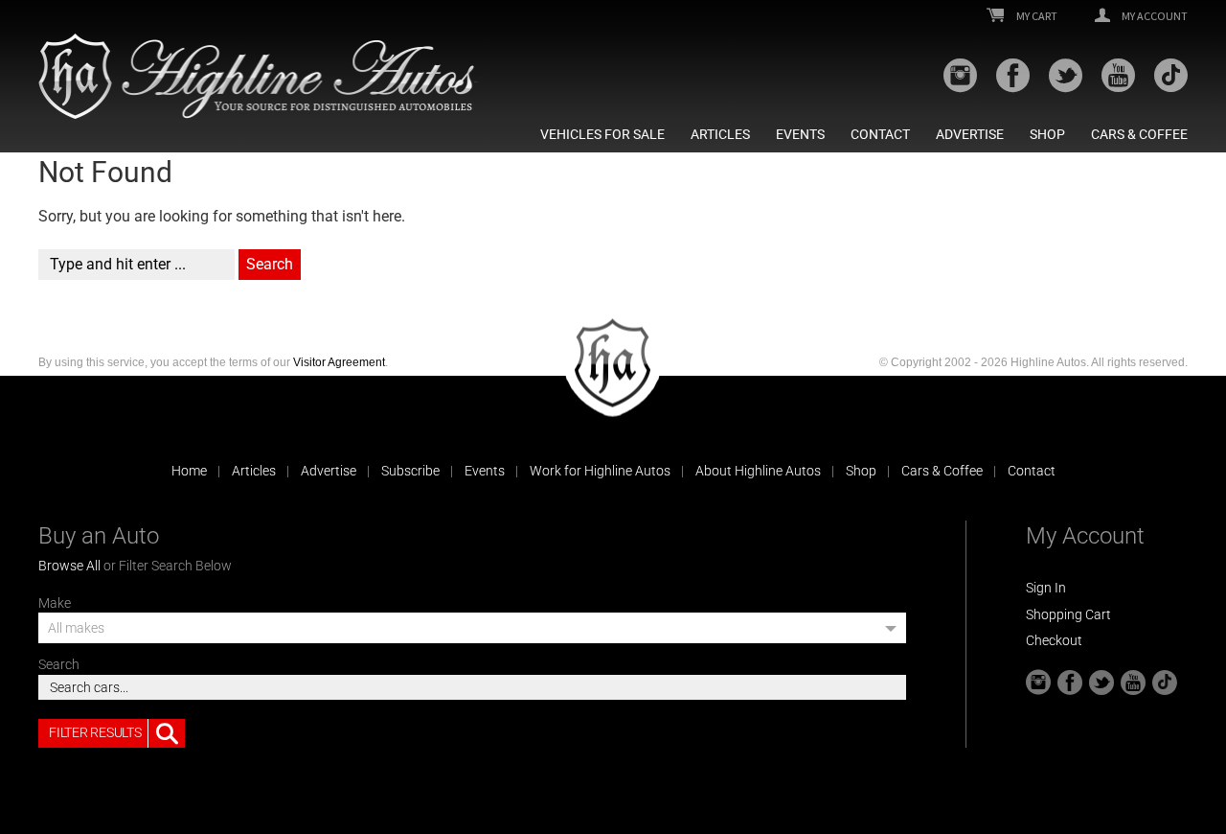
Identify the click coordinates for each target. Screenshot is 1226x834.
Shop (1047, 134)
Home (189, 470)
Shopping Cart (1068, 614)
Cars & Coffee (1139, 134)
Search (58, 664)
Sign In (1046, 587)
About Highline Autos (758, 470)
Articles (720, 134)
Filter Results (95, 732)
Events (800, 134)
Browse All (69, 565)
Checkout (1054, 640)
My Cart (1035, 16)
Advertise (970, 134)
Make (54, 603)
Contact (880, 134)
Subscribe (410, 470)
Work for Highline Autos (600, 470)
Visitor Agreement (339, 362)
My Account (1154, 16)
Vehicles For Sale (602, 134)
